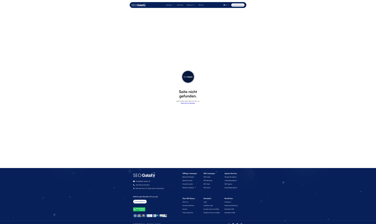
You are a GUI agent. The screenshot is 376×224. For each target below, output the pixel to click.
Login (205, 202)
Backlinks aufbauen (188, 187)
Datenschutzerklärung (231, 205)
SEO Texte (207, 184)
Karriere (185, 209)
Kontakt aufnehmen (238, 5)
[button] (170, 5)
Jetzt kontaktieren (140, 201)
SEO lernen (207, 187)
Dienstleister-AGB (230, 212)
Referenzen (180, 5)
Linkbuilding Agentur (231, 180)
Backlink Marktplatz (188, 177)
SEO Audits (207, 177)
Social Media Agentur (231, 187)
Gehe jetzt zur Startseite (188, 103)
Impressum (228, 202)
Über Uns (200, 5)
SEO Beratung (208, 180)
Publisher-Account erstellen (212, 212)
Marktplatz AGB (229, 209)
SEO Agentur (228, 184)
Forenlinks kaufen (188, 184)
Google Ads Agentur (231, 177)
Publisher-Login (208, 205)
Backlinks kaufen (188, 180)
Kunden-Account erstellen (211, 209)
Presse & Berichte (188, 212)
